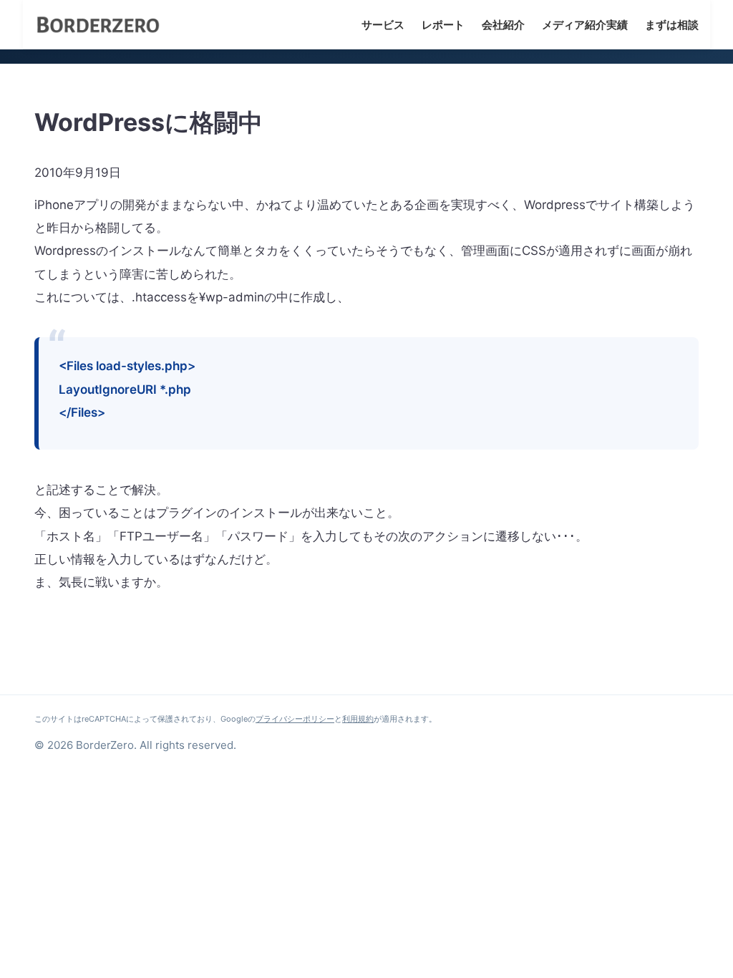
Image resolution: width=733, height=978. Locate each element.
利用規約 (358, 719)
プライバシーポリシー (295, 719)
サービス (382, 25)
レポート (443, 25)
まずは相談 (672, 25)
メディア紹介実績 (585, 25)
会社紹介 (503, 25)
